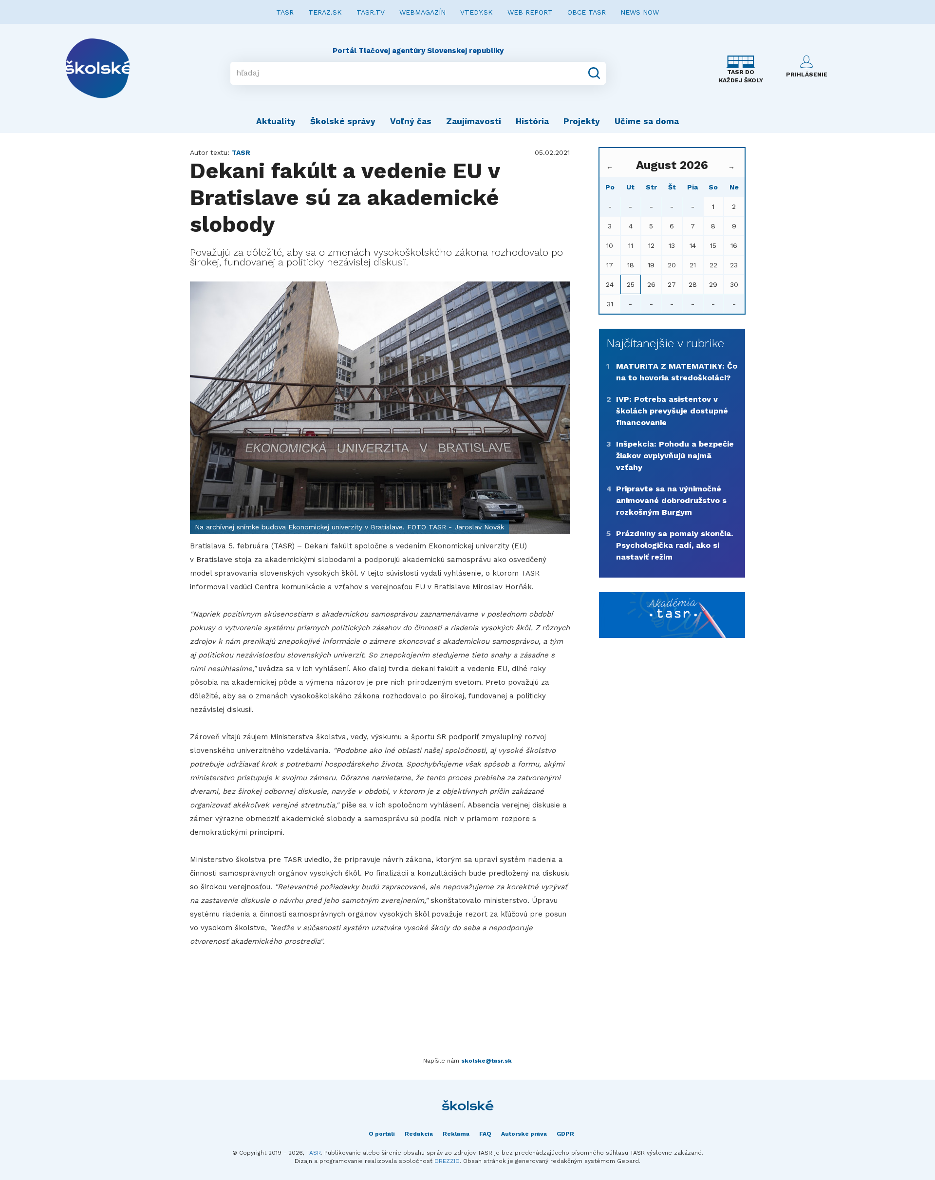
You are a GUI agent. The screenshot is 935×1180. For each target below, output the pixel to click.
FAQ (485, 1133)
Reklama (456, 1133)
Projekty (581, 121)
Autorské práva (524, 1133)
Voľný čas (410, 121)
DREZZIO (447, 1161)
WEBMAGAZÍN (422, 12)
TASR (285, 12)
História (532, 121)
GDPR (565, 1133)
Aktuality (276, 121)
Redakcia (419, 1133)
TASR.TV (370, 12)
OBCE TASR (586, 12)
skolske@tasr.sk (486, 1060)
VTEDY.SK (476, 12)
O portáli (382, 1133)
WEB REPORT (530, 12)
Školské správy (342, 121)
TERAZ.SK (325, 12)
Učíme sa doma (647, 121)
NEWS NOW (639, 12)
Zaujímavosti (473, 121)
